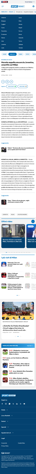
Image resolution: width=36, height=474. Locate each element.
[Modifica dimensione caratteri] (11, 81)
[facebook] (2, 404)
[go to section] (33, 221)
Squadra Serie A (6, 433)
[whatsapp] (9, 404)
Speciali (3, 427)
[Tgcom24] (4, 2)
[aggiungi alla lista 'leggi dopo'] (7, 81)
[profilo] (33, 6)
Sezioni (3, 421)
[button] (18, 6)
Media (3, 410)
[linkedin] (17, 404)
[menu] (2, 6)
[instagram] (6, 404)
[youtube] (24, 404)
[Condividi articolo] (3, 81)
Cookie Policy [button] (21, 443)
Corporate (4, 443)
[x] (13, 404)
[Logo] (18, 6)
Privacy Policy (4, 446)
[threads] (20, 404)
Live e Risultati (5, 415)
